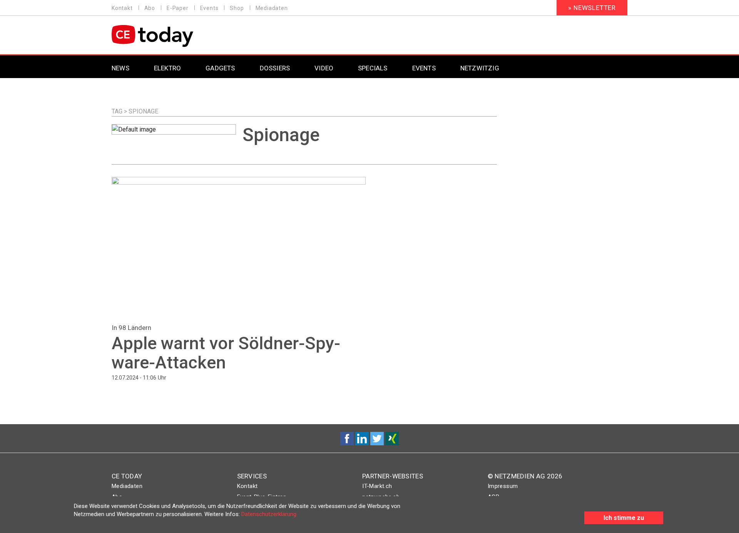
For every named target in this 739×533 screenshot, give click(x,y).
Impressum (503, 486)
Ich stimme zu (624, 517)
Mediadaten (272, 8)
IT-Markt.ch (377, 486)
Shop (237, 8)
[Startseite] (172, 36)
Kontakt (122, 8)
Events (209, 8)
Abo (149, 8)
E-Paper (178, 8)
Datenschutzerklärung (268, 514)
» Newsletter (592, 8)
